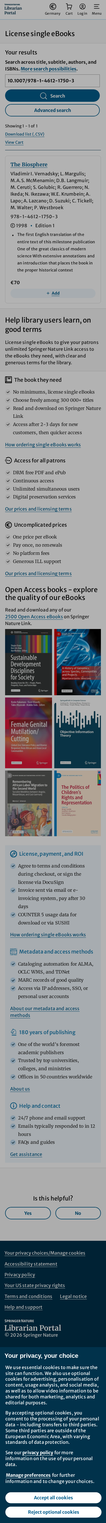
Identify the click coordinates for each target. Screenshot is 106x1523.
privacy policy (37, 1452)
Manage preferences (28, 1475)
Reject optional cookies (53, 1512)
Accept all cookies (53, 1497)
